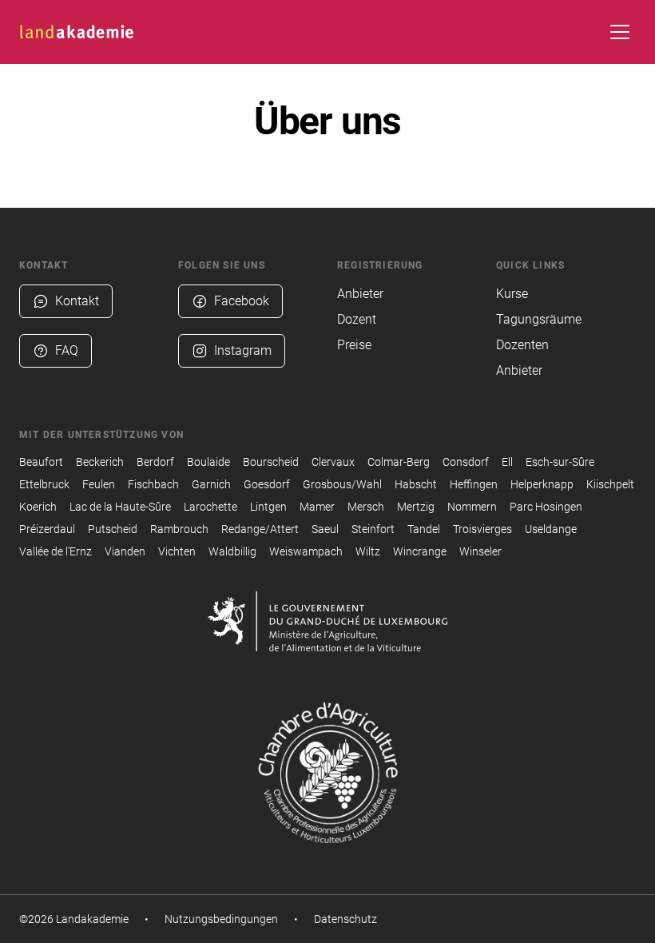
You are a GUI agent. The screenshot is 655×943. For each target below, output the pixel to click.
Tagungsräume (539, 319)
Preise (354, 344)
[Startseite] (76, 31)
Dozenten (522, 344)
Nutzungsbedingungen (221, 919)
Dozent (356, 319)
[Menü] (620, 32)
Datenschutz (345, 919)
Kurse (512, 293)
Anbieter (360, 293)
